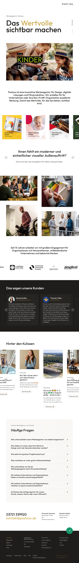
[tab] (39, 439)
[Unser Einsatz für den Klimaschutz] (69, 530)
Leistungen (9, 545)
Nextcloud (44, 542)
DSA (29, 555)
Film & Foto (45, 537)
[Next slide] (73, 127)
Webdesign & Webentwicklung (28, 538)
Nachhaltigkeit (63, 540)
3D (25, 544)
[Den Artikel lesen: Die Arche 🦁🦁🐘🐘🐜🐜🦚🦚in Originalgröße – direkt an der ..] (52, 367)
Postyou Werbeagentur (39, 557)
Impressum (9, 555)
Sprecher (44, 545)
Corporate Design (29, 541)
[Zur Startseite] (67, 4)
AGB (24, 555)
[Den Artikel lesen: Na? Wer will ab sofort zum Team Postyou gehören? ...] (28, 359)
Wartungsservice (46, 547)
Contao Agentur (46, 540)
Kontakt (61, 545)
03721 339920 (16, 514)
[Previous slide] (6, 157)
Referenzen (9, 540)
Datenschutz (17, 555)
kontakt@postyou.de (21, 518)
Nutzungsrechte (63, 537)
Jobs (60, 542)
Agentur (8, 542)
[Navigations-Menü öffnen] (7, 4)
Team (7, 547)
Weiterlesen (24, 391)
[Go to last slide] (6, 127)
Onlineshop (27, 546)
